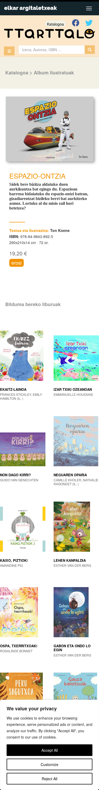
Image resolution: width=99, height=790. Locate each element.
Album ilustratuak (54, 72)
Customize (49, 764)
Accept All (49, 750)
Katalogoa (55, 24)
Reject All (49, 778)
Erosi (16, 262)
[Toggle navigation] (89, 8)
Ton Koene (60, 230)
